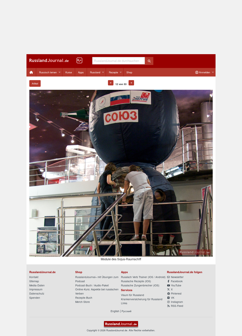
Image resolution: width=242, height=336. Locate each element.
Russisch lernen (48, 72)
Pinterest (176, 293)
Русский (126, 311)
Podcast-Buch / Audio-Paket (92, 285)
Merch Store (82, 302)
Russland (95, 72)
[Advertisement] (121, 27)
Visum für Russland (132, 295)
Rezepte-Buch (83, 297)
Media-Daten (37, 285)
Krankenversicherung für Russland (141, 299)
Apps (81, 72)
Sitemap (34, 281)
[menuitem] (31, 72)
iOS (151, 277)
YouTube (175, 285)
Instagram (176, 302)
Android (160, 277)
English (115, 311)
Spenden (34, 297)
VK (172, 297)
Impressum (35, 289)
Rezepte (113, 72)
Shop (129, 72)
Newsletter (177, 277)
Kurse (68, 72)
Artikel (35, 83)
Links (124, 303)
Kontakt (33, 277)
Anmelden (204, 72)
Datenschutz (36, 293)
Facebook (176, 281)
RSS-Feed (176, 306)
